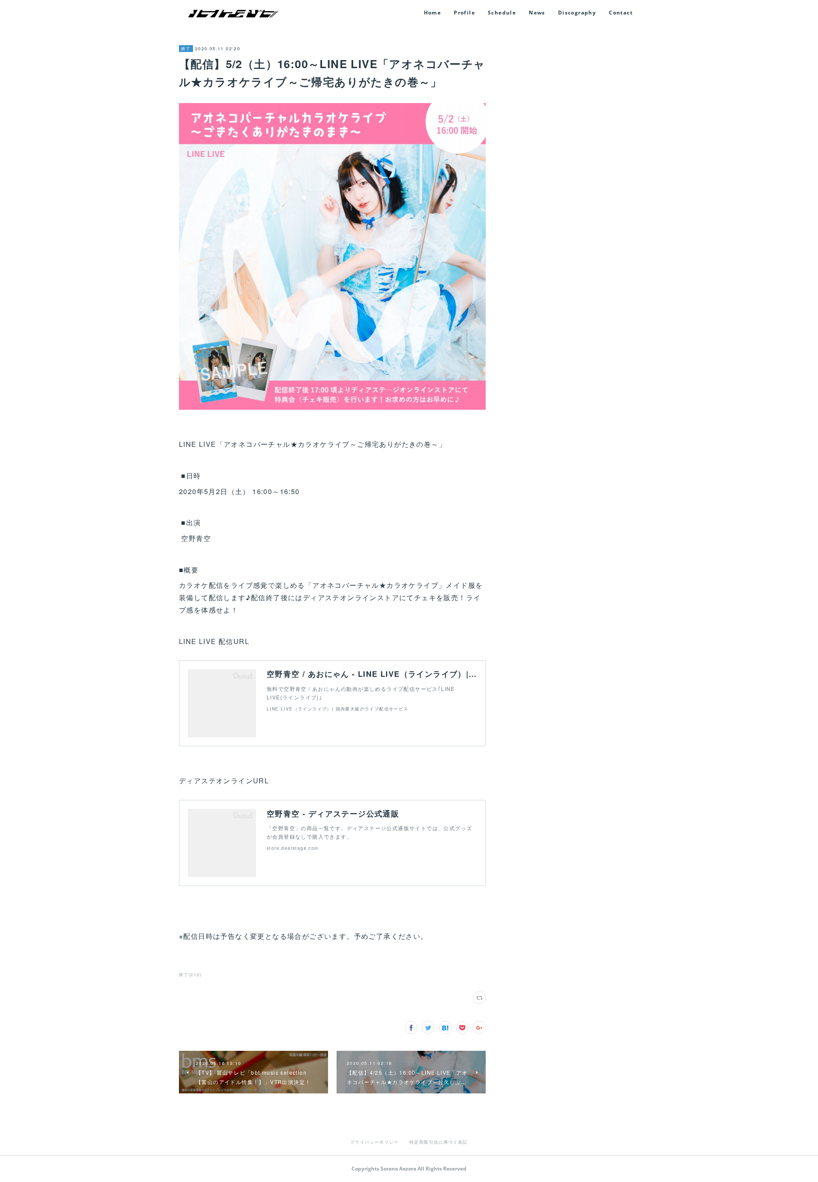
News (537, 12)
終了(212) (190, 975)
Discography (577, 12)
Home (432, 12)
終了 (186, 49)
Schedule (502, 12)
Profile (464, 12)
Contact (621, 12)
